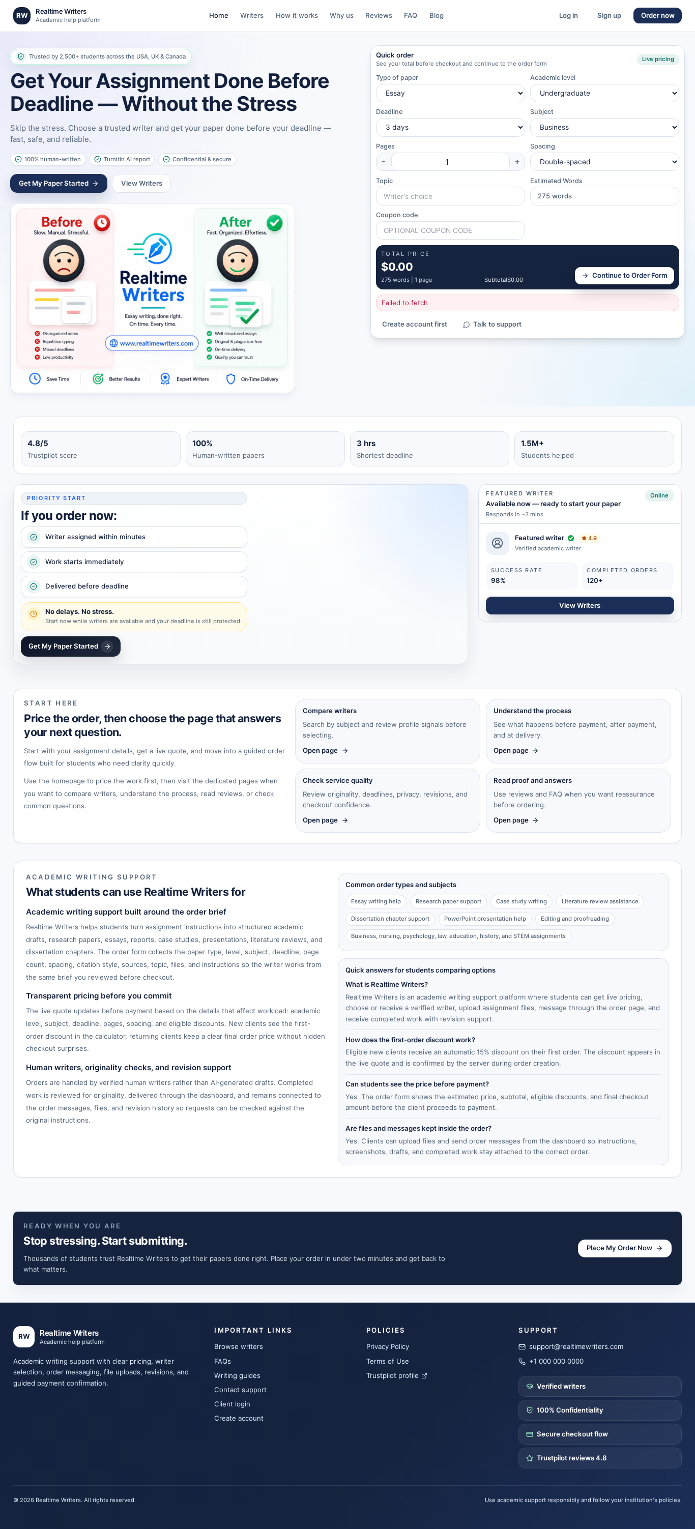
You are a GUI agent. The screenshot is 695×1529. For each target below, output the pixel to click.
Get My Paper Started (54, 183)
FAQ (410, 15)
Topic (384, 181)
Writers (252, 15)
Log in (568, 15)
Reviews (378, 15)
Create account (239, 1418)
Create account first (414, 324)
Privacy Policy (387, 1346)
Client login (232, 1404)
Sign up (609, 15)
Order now (658, 15)
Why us (342, 15)
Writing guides (237, 1375)
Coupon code (397, 215)
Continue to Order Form (630, 275)
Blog (436, 15)
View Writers (141, 183)
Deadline (389, 111)
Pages (385, 146)
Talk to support (497, 324)
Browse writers (238, 1346)
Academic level (552, 77)
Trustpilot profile (392, 1375)
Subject (542, 111)
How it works (297, 15)
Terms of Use (387, 1361)
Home (218, 15)
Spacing (542, 146)
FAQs (222, 1361)
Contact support (240, 1390)
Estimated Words (556, 181)
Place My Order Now (619, 1248)
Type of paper (397, 77)
